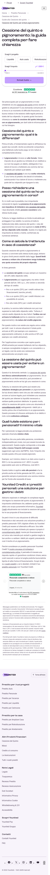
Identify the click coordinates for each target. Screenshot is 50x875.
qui (11, 613)
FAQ (3, 843)
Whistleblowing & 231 (11, 805)
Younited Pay (7, 822)
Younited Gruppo (9, 826)
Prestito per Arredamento (12, 729)
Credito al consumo (10, 750)
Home (4, 13)
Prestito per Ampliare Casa (13, 720)
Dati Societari (7, 791)
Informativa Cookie (10, 800)
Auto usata (24, 59)
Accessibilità (7, 810)
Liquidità (10, 59)
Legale (4, 772)
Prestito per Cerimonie (11, 708)
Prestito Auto (7, 689)
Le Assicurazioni (8, 755)
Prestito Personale (18, 13)
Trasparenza (7, 777)
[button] (39, 66)
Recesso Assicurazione (11, 786)
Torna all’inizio (40, 675)
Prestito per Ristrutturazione (13, 724)
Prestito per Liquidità (10, 703)
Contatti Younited (9, 838)
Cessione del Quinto (10, 16)
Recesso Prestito (9, 781)
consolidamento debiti (11, 407)
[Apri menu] (44, 8)
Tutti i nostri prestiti (10, 760)
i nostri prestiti (10, 564)
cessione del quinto (25, 105)
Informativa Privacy (10, 796)
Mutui (4, 746)
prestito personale (9, 567)
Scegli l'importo (11, 66)
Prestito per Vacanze (10, 698)
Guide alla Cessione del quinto (14, 20)
